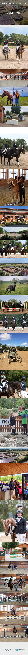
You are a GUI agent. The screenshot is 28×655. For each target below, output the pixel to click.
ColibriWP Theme (17, 651)
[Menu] (25, 3)
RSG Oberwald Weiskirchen (11, 3)
